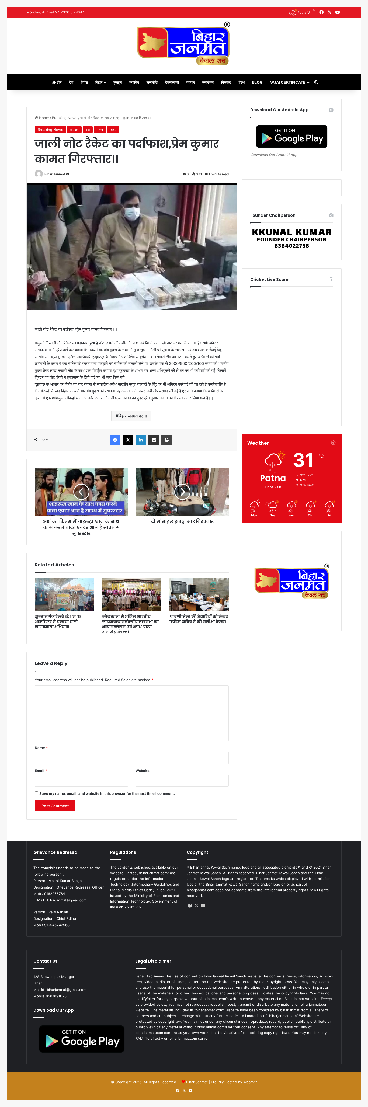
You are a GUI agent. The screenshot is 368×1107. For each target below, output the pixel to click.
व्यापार (190, 82)
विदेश (84, 82)
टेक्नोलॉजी (172, 82)
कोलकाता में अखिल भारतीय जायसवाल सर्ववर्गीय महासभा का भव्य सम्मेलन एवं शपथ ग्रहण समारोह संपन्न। (130, 624)
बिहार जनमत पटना (132, 416)
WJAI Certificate (287, 82)
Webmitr (250, 1082)
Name (41, 748)
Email (41, 770)
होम (58, 82)
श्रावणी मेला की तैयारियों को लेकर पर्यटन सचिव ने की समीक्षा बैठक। (198, 619)
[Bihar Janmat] (184, 43)
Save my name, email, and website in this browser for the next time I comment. (107, 793)
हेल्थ (242, 82)
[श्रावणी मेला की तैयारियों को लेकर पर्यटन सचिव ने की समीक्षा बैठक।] (199, 594)
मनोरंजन (208, 82)
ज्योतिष (134, 82)
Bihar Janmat (54, 174)
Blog (257, 82)
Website (143, 770)
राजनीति (152, 82)
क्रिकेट (226, 82)
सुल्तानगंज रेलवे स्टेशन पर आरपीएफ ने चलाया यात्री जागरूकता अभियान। (58, 621)
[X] (196, 906)
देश (71, 82)
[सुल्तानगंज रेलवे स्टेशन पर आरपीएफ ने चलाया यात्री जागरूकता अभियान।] (64, 594)
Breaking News (64, 118)
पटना (100, 129)
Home (43, 118)
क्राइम (117, 82)
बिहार (98, 82)
